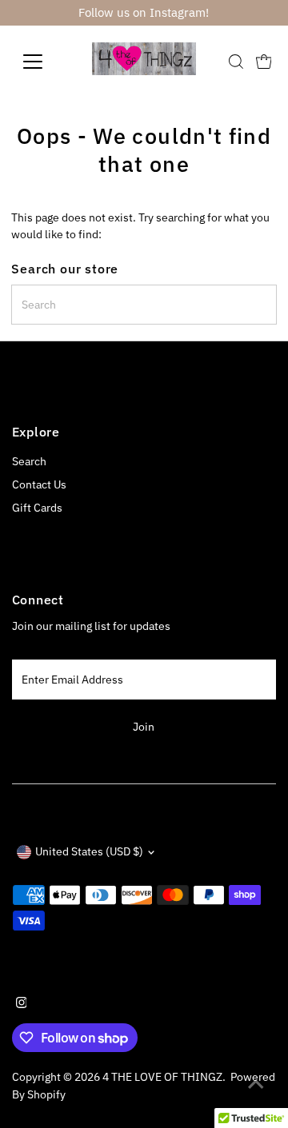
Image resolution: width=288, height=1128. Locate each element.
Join (143, 726)
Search (29, 461)
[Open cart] (264, 61)
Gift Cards (37, 507)
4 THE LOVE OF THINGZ (162, 1077)
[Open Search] (236, 61)
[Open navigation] (43, 62)
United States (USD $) (89, 851)
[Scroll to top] (256, 1084)
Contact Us (39, 484)
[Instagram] (21, 1004)
